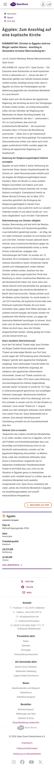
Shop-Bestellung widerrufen (25, 722)
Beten (26, 641)
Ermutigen (26, 650)
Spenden (26, 645)
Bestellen (26, 704)
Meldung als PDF (39, 505)
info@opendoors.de (28, 616)
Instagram (14, 762)
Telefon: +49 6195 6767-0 (28, 612)
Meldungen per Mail (26, 713)
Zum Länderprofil (11, 565)
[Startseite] (19, 4)
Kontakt (27, 602)
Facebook (22, 762)
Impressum (27, 743)
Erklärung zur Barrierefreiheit (27, 754)
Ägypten (10, 17)
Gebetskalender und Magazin (26, 688)
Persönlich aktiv (26, 636)
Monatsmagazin (26, 709)
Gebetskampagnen (26, 697)
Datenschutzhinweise (28, 621)
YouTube (31, 762)
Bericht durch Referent (26, 667)
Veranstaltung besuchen (26, 654)
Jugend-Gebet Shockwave (26, 675)
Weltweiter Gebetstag (26, 671)
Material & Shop (26, 718)
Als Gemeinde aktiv (26, 661)
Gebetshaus (26, 692)
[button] (27, 581)
